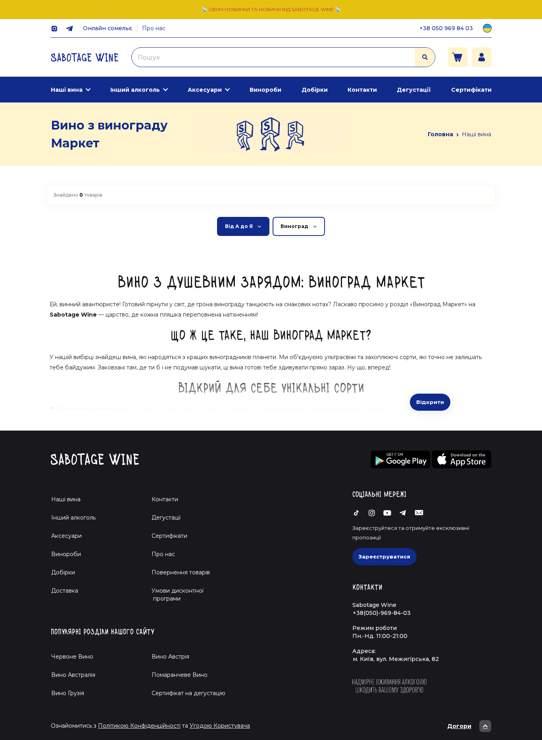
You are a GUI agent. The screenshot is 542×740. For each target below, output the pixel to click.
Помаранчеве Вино (180, 674)
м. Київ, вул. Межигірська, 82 (396, 659)
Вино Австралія (73, 674)
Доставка (64, 590)
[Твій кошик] (458, 57)
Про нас (153, 28)
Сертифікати (471, 89)
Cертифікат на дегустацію (188, 693)
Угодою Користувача (220, 725)
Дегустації (414, 89)
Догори (459, 726)
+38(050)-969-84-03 (382, 612)
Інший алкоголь (135, 89)
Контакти (362, 89)
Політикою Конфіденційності (139, 725)
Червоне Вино (72, 656)
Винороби (265, 89)
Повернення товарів (181, 572)
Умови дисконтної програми (174, 594)
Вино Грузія (67, 693)
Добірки (315, 89)
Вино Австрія (170, 656)
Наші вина (67, 89)
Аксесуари (205, 89)
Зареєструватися (384, 556)
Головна (440, 134)
